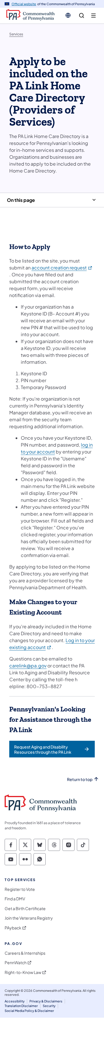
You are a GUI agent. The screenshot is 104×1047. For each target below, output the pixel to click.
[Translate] (68, 15)
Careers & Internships (25, 953)
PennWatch (16, 962)
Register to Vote (20, 889)
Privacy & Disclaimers (45, 1001)
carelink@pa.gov (28, 666)
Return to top (79, 779)
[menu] (93, 15)
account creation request (62, 268)
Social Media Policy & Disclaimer (29, 1010)
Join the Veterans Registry (29, 918)
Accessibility (15, 1001)
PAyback (13, 927)
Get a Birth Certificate (25, 908)
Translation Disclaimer (21, 1006)
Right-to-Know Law (23, 972)
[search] (82, 15)
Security (49, 1006)
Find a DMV (15, 898)
